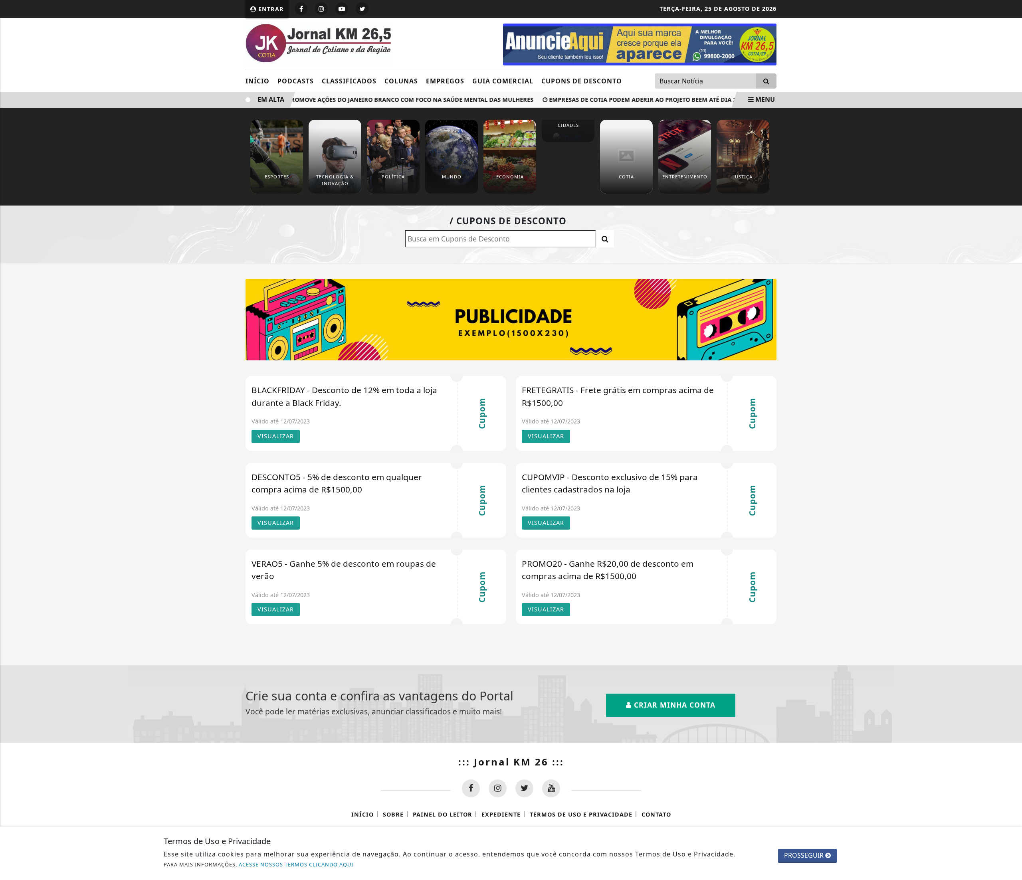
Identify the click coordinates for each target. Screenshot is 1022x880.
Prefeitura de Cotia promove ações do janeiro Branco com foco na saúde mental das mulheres (368, 99)
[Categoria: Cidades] (568, 137)
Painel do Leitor (442, 814)
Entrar (270, 9)
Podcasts (295, 81)
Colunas (401, 81)
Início (257, 81)
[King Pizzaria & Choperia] (511, 319)
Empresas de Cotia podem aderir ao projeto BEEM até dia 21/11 (639, 99)
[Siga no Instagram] (321, 8)
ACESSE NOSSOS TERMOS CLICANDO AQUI (296, 864)
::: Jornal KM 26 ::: (511, 761)
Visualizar (275, 436)
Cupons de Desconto (581, 81)
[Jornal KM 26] (318, 43)
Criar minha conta (673, 705)
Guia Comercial (502, 81)
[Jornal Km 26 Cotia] (639, 44)
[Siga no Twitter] (362, 8)
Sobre (393, 814)
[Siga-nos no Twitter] (524, 788)
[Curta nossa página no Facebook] (471, 788)
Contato (656, 814)
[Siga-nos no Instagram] (498, 788)
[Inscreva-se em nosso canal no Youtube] (551, 788)
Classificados (349, 81)
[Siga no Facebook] (301, 8)
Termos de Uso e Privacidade (581, 814)
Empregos (445, 81)
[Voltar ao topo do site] (1010, 528)
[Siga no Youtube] (341, 8)
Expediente (501, 814)
